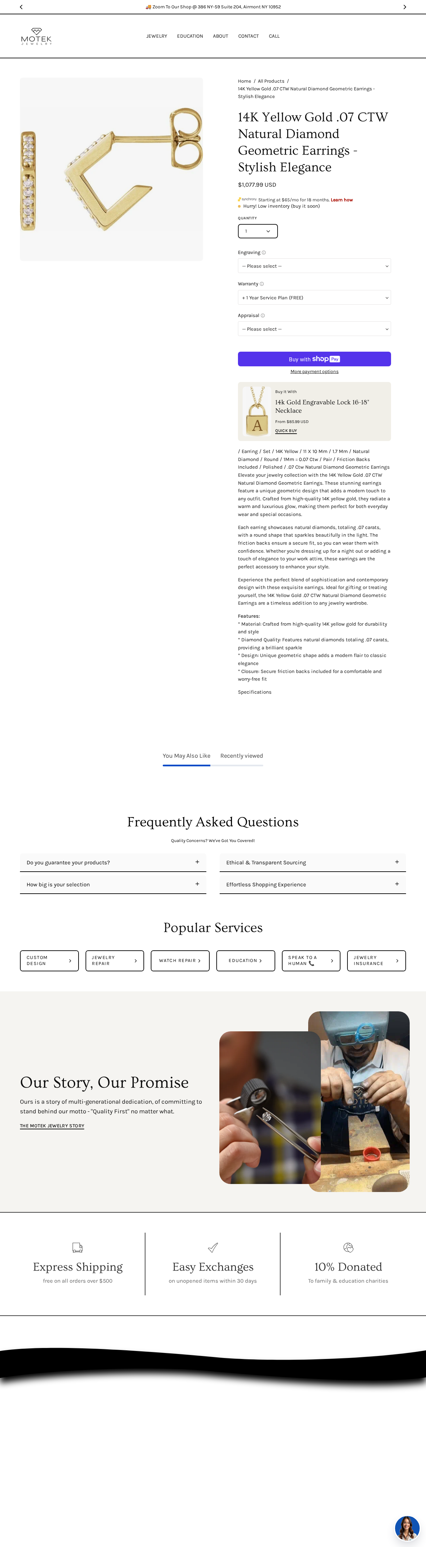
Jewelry (243, 1400)
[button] (190, 36)
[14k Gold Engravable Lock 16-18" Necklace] (257, 411)
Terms (303, 1446)
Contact (243, 1434)
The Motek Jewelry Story (52, 1126)
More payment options (315, 371)
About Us (303, 1400)
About (243, 1423)
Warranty (303, 1434)
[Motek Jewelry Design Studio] (36, 36)
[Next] (405, 7)
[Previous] (21, 7)
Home (244, 81)
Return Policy (303, 1423)
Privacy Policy (303, 1411)
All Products (271, 81)
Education (243, 1411)
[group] (213, 7)
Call (243, 1446)
